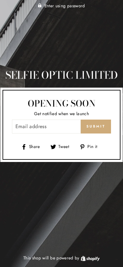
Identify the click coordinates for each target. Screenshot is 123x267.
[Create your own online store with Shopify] (90, 258)
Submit (95, 126)
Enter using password (64, 6)
